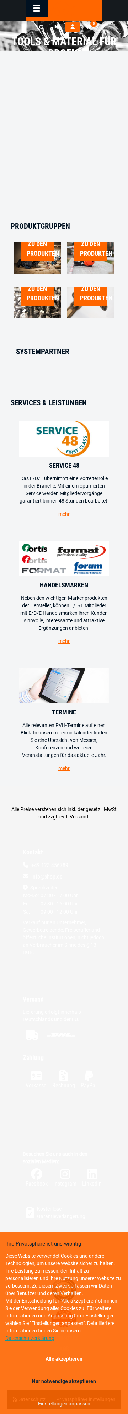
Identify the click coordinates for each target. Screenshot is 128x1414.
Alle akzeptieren (64, 1359)
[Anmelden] (72, 27)
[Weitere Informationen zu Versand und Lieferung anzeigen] (64, 1034)
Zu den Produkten (40, 248)
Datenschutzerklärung (29, 1338)
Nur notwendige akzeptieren (64, 1381)
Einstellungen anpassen (64, 1404)
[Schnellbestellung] (57, 27)
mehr (64, 514)
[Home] (63, 8)
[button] (41, 27)
